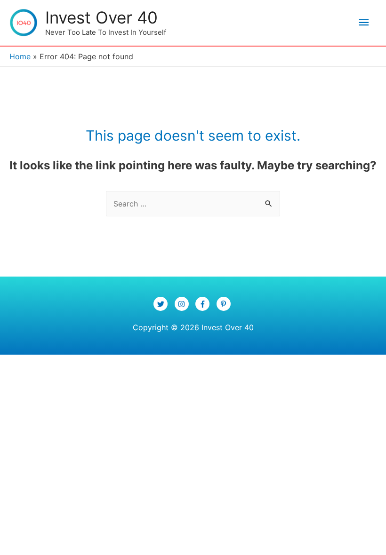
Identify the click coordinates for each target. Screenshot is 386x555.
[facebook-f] (204, 304)
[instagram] (184, 304)
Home (20, 56)
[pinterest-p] (225, 304)
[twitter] (162, 304)
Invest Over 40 (101, 17)
